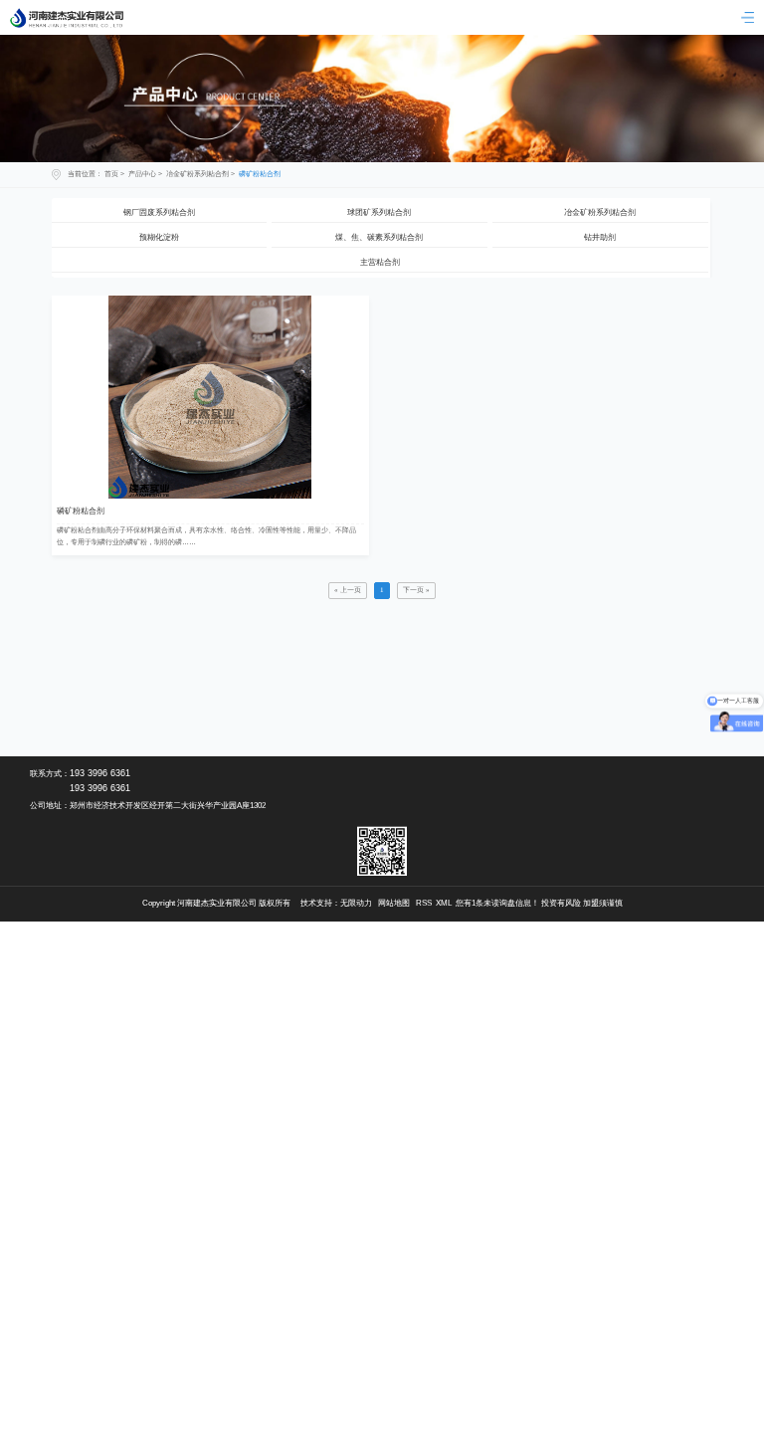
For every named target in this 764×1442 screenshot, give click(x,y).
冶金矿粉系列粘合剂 (197, 173)
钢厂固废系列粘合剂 (159, 212)
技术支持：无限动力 (336, 903)
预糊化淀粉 (159, 237)
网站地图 (394, 903)
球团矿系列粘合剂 (379, 212)
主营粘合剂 (380, 262)
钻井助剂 (600, 237)
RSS (424, 903)
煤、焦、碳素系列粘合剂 (379, 237)
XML (444, 903)
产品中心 (142, 173)
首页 (111, 173)
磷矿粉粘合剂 (260, 173)
